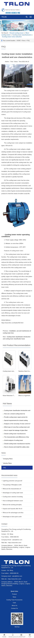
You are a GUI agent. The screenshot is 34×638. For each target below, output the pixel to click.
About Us (14, 605)
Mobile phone (13, 637)
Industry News (7, 463)
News (23, 40)
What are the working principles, (12, 504)
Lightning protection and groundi (12, 480)
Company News (8, 458)
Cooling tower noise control (11, 371)
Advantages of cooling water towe (13, 492)
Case (14, 602)
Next (31, 25)
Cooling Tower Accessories (14, 600)
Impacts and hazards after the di (12, 508)
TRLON (4, 17)
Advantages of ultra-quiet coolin (12, 516)
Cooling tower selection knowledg (13, 496)
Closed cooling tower (16, 33)
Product (14, 594)
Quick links (14, 591)
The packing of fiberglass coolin (12, 484)
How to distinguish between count (13, 500)
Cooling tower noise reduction (12, 36)
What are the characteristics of (12, 488)
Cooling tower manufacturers (21, 35)
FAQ (28, 40)
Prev (2, 25)
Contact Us (14, 608)
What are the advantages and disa (13, 512)
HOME (19, 40)
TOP (29, 637)
